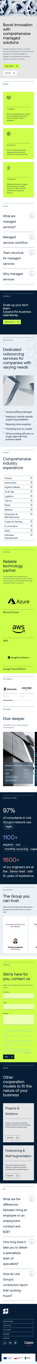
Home (5, 13)
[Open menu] (32, 4)
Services (12, 13)
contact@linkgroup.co (10, 328)
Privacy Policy (27, 1052)
